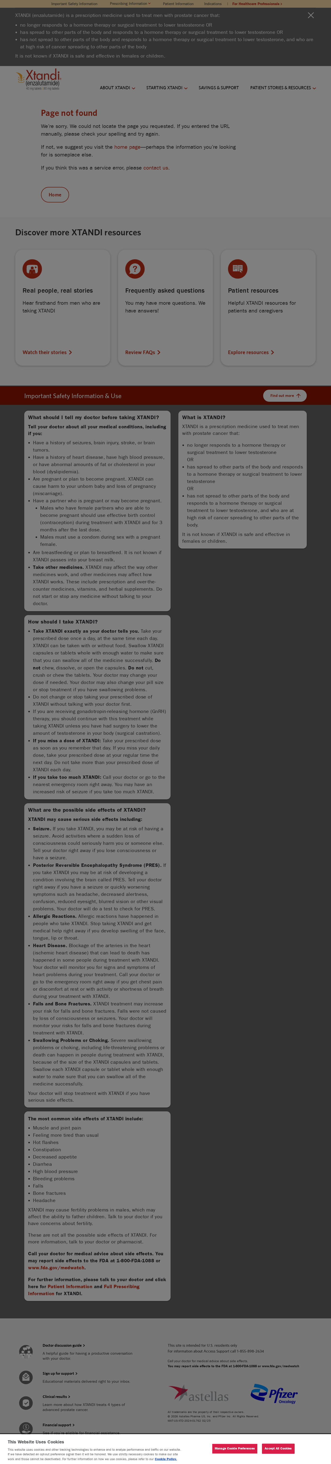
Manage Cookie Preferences (235, 1448)
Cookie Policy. (166, 1459)
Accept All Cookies (278, 1448)
